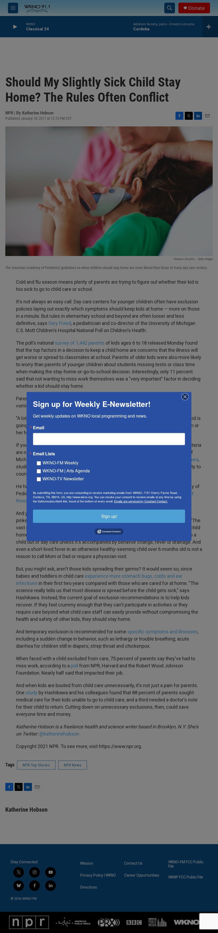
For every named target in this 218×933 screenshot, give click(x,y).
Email (38, 428)
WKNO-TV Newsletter (63, 479)
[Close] (186, 397)
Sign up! (109, 516)
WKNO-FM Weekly (60, 463)
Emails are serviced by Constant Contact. (141, 501)
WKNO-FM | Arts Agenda (66, 471)
